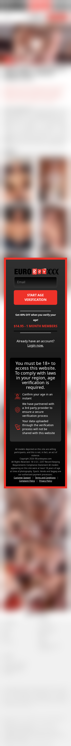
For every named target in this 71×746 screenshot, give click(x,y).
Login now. (35, 345)
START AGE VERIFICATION (35, 297)
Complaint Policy (27, 480)
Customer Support (22, 477)
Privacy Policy (45, 480)
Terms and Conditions (45, 477)
